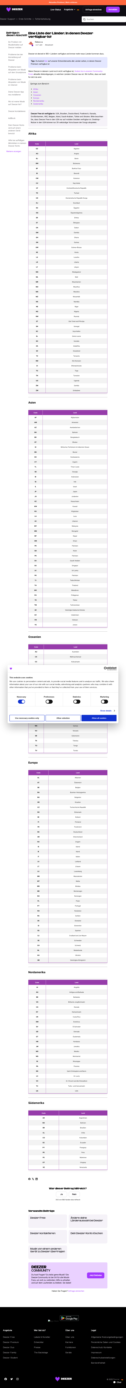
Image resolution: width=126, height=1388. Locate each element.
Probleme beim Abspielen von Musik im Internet (17, 82)
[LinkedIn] (36, 1179)
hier (45, 61)
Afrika (35, 89)
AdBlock (11, 118)
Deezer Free (38, 1218)
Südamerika (38, 104)
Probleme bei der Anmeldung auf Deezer (15, 57)
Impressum (96, 1352)
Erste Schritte (25, 19)
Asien (35, 92)
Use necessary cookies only (27, 718)
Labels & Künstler (42, 1337)
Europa (36, 98)
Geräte (68, 1352)
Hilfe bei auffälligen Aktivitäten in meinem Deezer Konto (17, 143)
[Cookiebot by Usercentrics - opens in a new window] (106, 668)
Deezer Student (10, 1357)
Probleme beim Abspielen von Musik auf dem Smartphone (17, 70)
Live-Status (55, 9)
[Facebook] (29, 1179)
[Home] (14, 9)
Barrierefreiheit (98, 1363)
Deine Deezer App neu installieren (16, 93)
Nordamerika (38, 101)
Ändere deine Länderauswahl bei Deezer (87, 1219)
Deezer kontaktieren (16, 111)
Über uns (69, 1337)
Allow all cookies (99, 718)
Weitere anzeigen (13, 151)
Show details (105, 711)
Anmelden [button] (113, 9)
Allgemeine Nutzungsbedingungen (107, 1337)
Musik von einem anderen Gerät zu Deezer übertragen (47, 1250)
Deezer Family (9, 1352)
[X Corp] (33, 1179)
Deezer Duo (8, 1347)
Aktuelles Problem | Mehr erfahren (63, 2)
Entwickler (39, 1342)
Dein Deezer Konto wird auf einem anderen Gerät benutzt (16, 129)
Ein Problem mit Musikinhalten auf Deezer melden (15, 45)
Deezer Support (7, 19)
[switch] (49, 702)
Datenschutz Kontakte (101, 1347)
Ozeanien (37, 95)
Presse (37, 1347)
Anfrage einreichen (76, 1291)
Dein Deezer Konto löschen (87, 1234)
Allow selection (63, 718)
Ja (61, 1194)
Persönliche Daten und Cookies (105, 1342)
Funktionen (70, 1347)
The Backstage (41, 1352)
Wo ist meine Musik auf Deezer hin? (16, 102)
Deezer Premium (11, 1342)
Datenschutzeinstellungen (103, 1357)
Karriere (69, 1342)
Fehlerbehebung (42, 19)
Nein (74, 1194)
